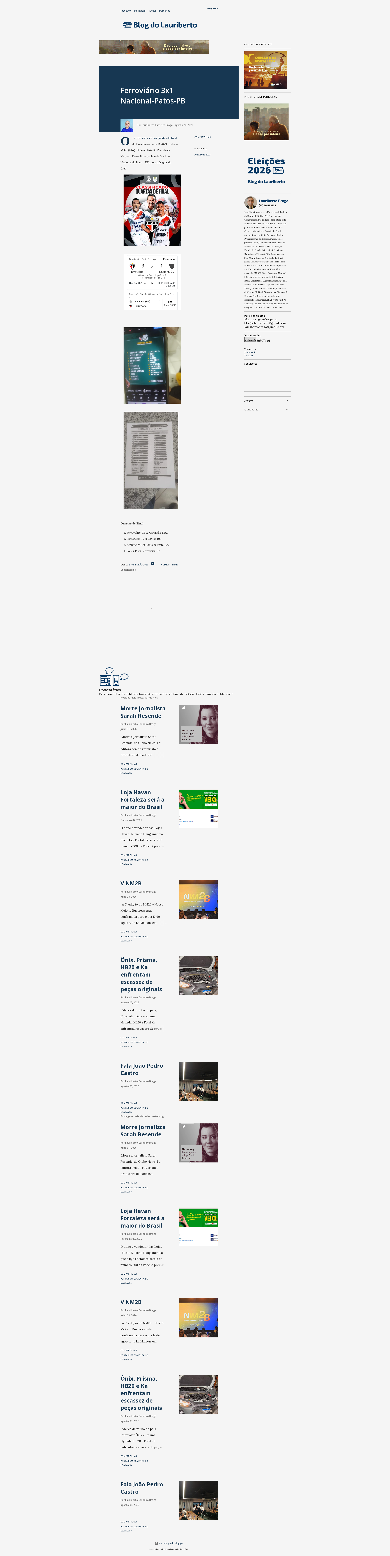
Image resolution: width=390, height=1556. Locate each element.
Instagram (139, 10)
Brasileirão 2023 (202, 154)
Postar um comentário (134, 768)
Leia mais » (126, 773)
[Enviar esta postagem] (153, 564)
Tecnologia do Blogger (170, 1543)
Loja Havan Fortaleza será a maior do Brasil (143, 799)
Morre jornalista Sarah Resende (143, 712)
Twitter (152, 10)
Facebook (125, 10)
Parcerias (164, 10)
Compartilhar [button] (202, 137)
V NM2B (131, 883)
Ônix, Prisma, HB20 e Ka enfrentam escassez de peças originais (141, 974)
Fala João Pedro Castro (142, 1069)
